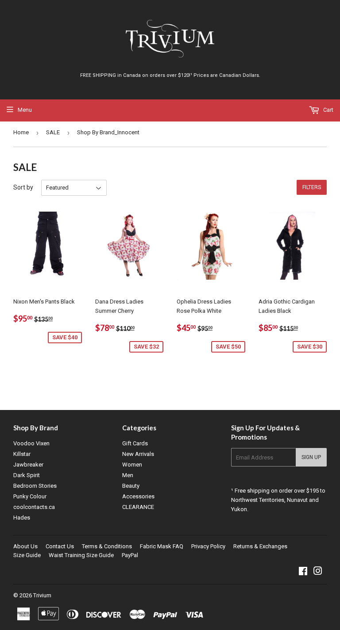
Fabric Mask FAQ (161, 546)
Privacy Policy (208, 546)
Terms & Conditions (107, 546)
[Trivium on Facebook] (303, 572)
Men (127, 475)
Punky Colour (29, 496)
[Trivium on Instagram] (317, 572)
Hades (21, 517)
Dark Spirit (26, 475)
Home (21, 132)
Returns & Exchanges (260, 546)
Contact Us (60, 546)
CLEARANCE (138, 507)
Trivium (42, 595)
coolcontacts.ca (34, 507)
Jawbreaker (28, 464)
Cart (327, 109)
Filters (311, 187)
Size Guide (27, 555)
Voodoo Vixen (31, 443)
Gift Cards (135, 443)
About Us (25, 546)
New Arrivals (138, 454)
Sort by (23, 187)
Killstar (22, 454)
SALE (53, 132)
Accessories (138, 496)
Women (132, 464)
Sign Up (311, 457)
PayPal (130, 555)
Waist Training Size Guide (81, 555)
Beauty (130, 485)
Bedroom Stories (35, 485)
